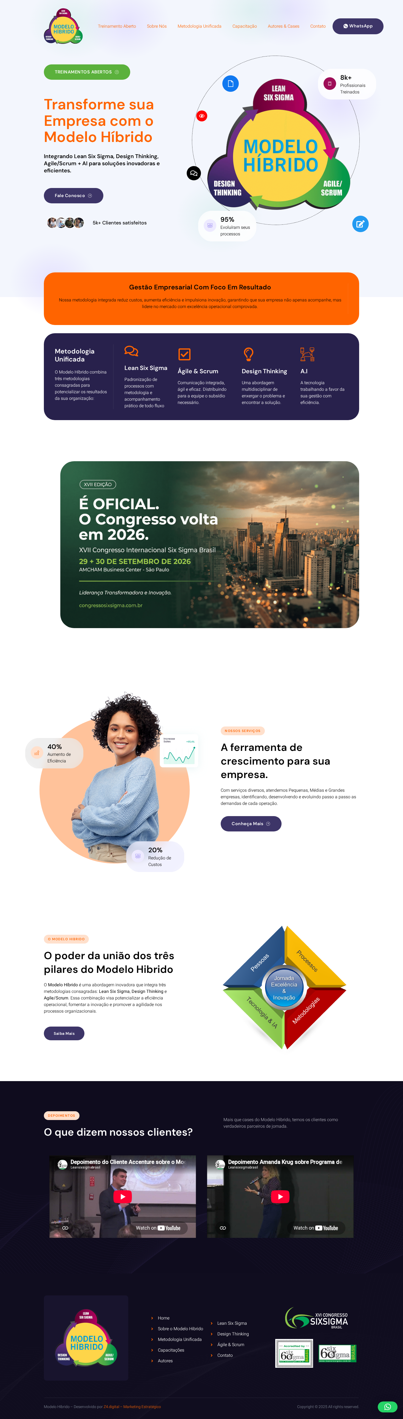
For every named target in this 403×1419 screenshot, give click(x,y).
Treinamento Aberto (117, 26)
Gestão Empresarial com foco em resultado (200, 287)
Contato (318, 26)
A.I (304, 371)
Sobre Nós (157, 26)
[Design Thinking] (249, 354)
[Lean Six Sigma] (131, 351)
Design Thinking (264, 371)
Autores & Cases (283, 26)
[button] (388, 1406)
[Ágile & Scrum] (184, 354)
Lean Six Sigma (146, 368)
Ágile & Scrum (198, 371)
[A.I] (307, 354)
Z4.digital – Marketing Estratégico (132, 1407)
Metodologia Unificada (200, 26)
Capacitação (244, 26)
